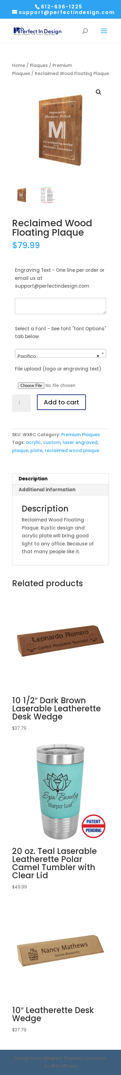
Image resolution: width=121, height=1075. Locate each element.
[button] (98, 92)
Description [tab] (33, 478)
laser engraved (80, 442)
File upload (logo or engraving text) (58, 368)
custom (51, 442)
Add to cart (61, 402)
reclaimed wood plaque (72, 450)
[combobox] (60, 353)
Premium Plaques (80, 434)
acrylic (33, 442)
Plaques (39, 65)
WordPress (64, 1066)
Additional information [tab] (47, 489)
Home (18, 65)
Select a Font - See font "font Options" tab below (60, 332)
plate (36, 450)
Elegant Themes (63, 1058)
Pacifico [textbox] (59, 356)
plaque (20, 450)
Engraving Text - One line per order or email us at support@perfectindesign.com (60, 278)
